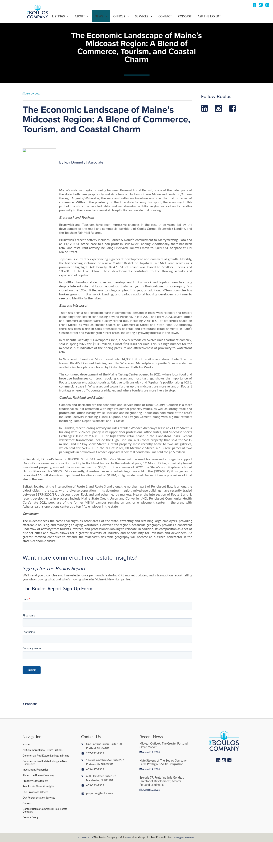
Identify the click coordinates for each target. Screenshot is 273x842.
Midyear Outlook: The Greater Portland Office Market (163, 745)
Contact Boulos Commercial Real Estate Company (45, 810)
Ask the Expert (209, 16)
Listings (58, 16)
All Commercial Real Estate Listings (43, 750)
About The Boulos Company (38, 775)
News (99, 16)
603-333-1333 (95, 785)
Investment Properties (35, 769)
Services (141, 16)
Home (26, 744)
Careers (27, 803)
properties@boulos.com (99, 793)
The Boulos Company (106, 837)
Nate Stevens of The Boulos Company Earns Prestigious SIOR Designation (162, 762)
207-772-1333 (95, 753)
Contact (165, 16)
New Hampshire (141, 837)
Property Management (35, 781)
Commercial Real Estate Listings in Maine (46, 755)
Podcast (184, 16)
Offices (119, 16)
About (80, 16)
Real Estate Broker (161, 837)
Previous (30, 703)
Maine (123, 837)
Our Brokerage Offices (35, 792)
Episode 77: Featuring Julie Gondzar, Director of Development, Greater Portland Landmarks (161, 781)
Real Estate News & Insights (39, 786)
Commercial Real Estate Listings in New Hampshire (45, 762)
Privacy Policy (30, 817)
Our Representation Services (39, 797)
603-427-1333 (95, 769)
